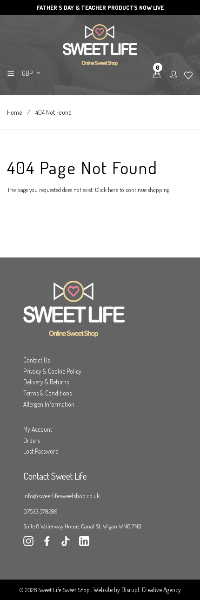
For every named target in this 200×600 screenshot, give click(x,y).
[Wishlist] (188, 76)
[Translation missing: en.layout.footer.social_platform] (84, 543)
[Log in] (173, 74)
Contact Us (36, 360)
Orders (31, 440)
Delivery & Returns (46, 382)
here (113, 189)
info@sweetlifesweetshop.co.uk (61, 496)
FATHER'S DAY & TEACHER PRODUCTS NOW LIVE (100, 7)
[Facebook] (47, 543)
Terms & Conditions (47, 393)
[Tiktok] (65, 543)
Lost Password (41, 451)
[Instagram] (28, 543)
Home (14, 112)
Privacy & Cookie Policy (52, 371)
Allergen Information (48, 404)
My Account (37, 429)
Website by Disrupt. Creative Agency (137, 589)
